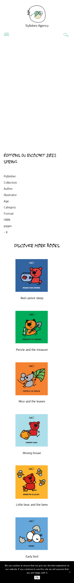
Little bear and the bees (32, 504)
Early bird (32, 556)
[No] (69, 572)
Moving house (32, 453)
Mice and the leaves (32, 401)
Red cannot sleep (32, 298)
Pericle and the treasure (32, 349)
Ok (37, 577)
